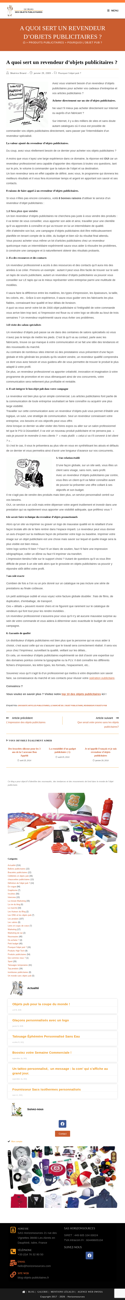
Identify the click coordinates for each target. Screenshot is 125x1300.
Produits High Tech (16, 951)
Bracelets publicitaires (17, 872)
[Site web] (13, 1275)
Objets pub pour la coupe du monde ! (41, 1004)
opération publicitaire (101, 678)
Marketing (12, 929)
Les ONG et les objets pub (19, 915)
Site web (23, 1273)
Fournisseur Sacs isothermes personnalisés (46, 1089)
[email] (13, 1263)
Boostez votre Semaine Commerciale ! (41, 1052)
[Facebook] (62, 1124)
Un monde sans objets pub (19, 976)
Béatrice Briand (18, 73)
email (21, 1261)
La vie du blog (14, 904)
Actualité (12, 865)
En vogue (12, 886)
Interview (12, 897)
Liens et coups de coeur (18, 926)
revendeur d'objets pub (95, 705)
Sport (10, 961)
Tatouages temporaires (18, 965)
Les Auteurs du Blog (17, 911)
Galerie (43, 1292)
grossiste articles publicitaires (34, 705)
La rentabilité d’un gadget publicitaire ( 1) (62, 750)
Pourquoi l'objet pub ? (84, 42)
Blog (31, 1292)
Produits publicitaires (17, 954)
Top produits (13, 968)
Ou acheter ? (13, 940)
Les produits (13, 919)
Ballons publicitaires (16, 869)
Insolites (11, 894)
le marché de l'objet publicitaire (66, 705)
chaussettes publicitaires (19, 879)
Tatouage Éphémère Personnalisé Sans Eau (46, 1036)
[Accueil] (24, 42)
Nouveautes (13, 936)
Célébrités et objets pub (18, 876)
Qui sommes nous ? (17, 958)
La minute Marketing (17, 901)
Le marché (12, 908)
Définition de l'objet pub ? (19, 883)
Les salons (12, 922)
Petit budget (13, 943)
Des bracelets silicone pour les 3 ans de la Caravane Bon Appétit (24, 752)
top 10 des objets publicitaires (81, 694)
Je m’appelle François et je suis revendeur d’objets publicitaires (101, 752)
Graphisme (12, 890)
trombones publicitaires (18, 972)
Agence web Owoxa (90, 1292)
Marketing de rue (15, 933)
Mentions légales (63, 1292)
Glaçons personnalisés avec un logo (40, 1020)
